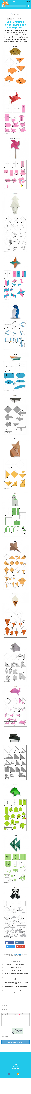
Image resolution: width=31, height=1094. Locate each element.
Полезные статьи (15, 1068)
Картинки (9, 18)
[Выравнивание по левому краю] (9, 1014)
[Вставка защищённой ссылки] (17, 1014)
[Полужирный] (2, 1014)
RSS (20, 1074)
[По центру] (11, 1014)
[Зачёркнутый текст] (7, 1014)
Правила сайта (15, 1061)
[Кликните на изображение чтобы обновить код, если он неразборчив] (17, 1033)
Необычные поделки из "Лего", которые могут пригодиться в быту (16, 987)
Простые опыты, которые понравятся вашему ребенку (16, 978)
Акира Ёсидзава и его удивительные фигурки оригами (16, 974)
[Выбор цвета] (19, 1014)
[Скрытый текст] (21, 1014)
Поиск (15, 1064)
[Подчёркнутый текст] (5, 1014)
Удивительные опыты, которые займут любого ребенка (16, 982)
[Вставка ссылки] (16, 1014)
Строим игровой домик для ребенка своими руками (16, 991)
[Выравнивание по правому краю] (12, 1014)
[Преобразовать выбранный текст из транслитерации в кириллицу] (24, 1014)
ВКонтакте (13, 1074)
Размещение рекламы (15, 1062)
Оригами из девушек (16, 970)
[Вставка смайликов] (14, 1014)
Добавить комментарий (15, 1042)
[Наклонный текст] (4, 1014)
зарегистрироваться (17, 954)
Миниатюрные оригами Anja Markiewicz (16, 965)
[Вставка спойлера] (26, 1014)
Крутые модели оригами (16, 967)
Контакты (15, 1066)
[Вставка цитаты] (22, 1014)
